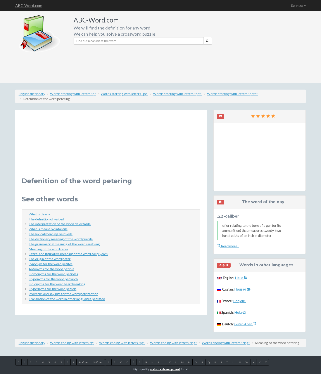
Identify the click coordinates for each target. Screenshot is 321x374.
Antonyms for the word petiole (51, 269)
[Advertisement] (261, 45)
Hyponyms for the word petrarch (53, 279)
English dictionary (32, 94)
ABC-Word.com (28, 5)
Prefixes (84, 362)
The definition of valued (46, 219)
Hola (238, 312)
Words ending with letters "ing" (173, 343)
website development (165, 369)
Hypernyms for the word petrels (52, 289)
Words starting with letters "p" (73, 94)
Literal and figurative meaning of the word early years (68, 254)
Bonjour (239, 301)
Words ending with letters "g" (72, 343)
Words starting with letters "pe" (124, 94)
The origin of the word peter (50, 259)
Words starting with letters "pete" (232, 94)
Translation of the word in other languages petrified (67, 299)
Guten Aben (243, 324)
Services (297, 5)
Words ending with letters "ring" (226, 343)
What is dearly (39, 214)
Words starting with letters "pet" (177, 94)
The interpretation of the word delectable (60, 224)
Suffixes (98, 362)
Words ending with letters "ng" (122, 343)
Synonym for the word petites (50, 264)
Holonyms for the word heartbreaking (57, 284)
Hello (239, 277)
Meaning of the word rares (48, 249)
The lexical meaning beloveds (50, 234)
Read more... (229, 246)
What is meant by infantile (48, 229)
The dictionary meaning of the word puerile (61, 239)
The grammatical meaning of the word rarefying (64, 244)
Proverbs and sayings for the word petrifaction (63, 294)
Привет (240, 289)
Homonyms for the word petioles (53, 274)
